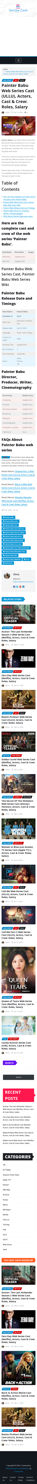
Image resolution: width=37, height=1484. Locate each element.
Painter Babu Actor (11, 521)
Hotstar (6, 1195)
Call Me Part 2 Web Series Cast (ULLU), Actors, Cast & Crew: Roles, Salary (17, 934)
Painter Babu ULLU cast (13, 544)
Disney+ (6, 1185)
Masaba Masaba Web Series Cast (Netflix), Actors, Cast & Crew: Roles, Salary (18, 501)
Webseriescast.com (13, 1468)
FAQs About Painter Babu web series (18, 216)
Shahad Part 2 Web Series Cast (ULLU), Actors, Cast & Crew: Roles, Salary (18, 475)
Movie (5, 1205)
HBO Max (6, 1190)
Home (5, 69)
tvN (4, 1230)
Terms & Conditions (30, 1478)
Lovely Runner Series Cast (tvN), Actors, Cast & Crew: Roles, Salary (17, 1045)
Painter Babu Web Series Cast (15, 552)
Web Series (8, 563)
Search (9, 1062)
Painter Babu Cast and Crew (14, 529)
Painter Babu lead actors (13, 536)
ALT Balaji (7, 1170)
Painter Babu (9, 517)
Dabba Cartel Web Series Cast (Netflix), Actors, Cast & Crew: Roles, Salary (18, 762)
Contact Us (13, 1478)
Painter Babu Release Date (14, 540)
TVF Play (6, 1225)
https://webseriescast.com (23, 582)
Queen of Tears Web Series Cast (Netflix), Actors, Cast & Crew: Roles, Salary (18, 1004)
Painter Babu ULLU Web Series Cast (17, 548)
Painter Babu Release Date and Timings (19, 208)
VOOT (5, 1239)
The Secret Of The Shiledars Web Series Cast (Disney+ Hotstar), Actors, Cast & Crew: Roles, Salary (18, 805)
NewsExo (25, 1468)
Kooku (5, 1200)
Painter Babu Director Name (14, 533)
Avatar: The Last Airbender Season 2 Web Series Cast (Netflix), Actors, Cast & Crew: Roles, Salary (18, 636)
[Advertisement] (18, 36)
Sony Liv (6, 1219)
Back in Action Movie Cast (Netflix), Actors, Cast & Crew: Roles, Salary (18, 1395)
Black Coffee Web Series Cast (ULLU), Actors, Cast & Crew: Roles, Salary (18, 488)
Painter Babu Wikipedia (12, 559)
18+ (4, 1165)
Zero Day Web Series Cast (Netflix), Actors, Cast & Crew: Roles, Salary (18, 678)
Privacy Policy (21, 1478)
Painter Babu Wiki (11, 555)
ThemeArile (18, 1471)
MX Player (7, 1210)
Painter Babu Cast (11, 525)
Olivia (7, 112)
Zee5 (5, 1249)
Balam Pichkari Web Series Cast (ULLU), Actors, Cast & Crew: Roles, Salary (17, 719)
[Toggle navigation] (18, 60)
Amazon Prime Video (11, 1175)
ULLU (27, 559)
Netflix (5, 1215)
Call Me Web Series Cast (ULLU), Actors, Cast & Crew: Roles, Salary (17, 894)
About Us (5, 1478)
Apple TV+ (7, 1180)
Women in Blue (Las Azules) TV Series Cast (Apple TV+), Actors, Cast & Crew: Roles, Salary (17, 851)
